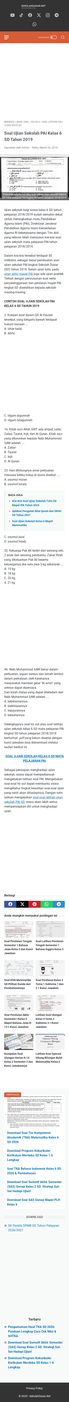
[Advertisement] (34, 81)
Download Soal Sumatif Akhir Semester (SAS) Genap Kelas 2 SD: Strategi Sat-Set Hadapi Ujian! (34, 1186)
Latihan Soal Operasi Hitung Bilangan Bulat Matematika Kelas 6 (49, 1057)
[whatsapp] (34, 25)
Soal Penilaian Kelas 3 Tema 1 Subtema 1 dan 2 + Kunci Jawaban (50, 984)
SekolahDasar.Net (40, 1396)
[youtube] (12, 15)
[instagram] (47, 15)
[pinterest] (34, 904)
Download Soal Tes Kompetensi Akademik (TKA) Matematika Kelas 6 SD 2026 (33, 1137)
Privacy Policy (34, 1388)
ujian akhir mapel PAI (18, 274)
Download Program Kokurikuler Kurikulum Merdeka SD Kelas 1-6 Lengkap (30, 1155)
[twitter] (39, 15)
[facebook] (30, 15)
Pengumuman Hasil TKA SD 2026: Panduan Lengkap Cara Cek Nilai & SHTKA (32, 1331)
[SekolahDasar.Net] (34, 6)
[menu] (8, 37)
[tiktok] (21, 15)
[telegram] (56, 15)
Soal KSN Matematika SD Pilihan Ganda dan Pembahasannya (17, 984)
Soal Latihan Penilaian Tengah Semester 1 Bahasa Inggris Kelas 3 (49, 945)
